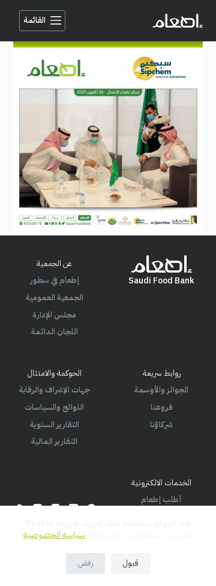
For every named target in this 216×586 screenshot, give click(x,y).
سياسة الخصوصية (54, 534)
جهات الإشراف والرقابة (54, 389)
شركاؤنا (161, 424)
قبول (131, 563)
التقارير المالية (54, 441)
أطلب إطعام (161, 499)
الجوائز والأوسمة (161, 389)
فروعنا (162, 407)
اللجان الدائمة (54, 331)
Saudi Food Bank (161, 280)
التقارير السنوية (54, 424)
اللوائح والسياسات (54, 407)
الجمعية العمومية (54, 297)
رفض (85, 563)
